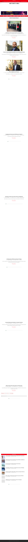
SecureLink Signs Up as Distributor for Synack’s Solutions (14, 322)
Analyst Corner (20, 72)
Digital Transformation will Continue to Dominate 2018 (14, 385)
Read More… (14, 37)
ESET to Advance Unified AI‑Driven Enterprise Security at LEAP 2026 (14, 475)
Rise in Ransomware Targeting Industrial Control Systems (13, 463)
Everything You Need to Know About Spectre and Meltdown (14, 196)
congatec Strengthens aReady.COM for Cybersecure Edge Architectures (15, 471)
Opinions (23, 72)
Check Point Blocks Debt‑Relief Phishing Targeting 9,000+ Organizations (12, 1)
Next (12, 393)
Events (21, 33)
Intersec (19, 33)
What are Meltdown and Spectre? (14, 71)
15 (10, 393)
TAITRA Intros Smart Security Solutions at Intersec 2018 (14, 32)
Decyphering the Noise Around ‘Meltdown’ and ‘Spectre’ (14, 134)
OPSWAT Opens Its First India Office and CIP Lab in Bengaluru (14, 479)
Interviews (21, 386)
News (23, 33)
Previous (2, 393)
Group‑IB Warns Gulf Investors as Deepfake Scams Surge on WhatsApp (15, 467)
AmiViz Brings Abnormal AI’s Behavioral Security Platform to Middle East (15, 459)
